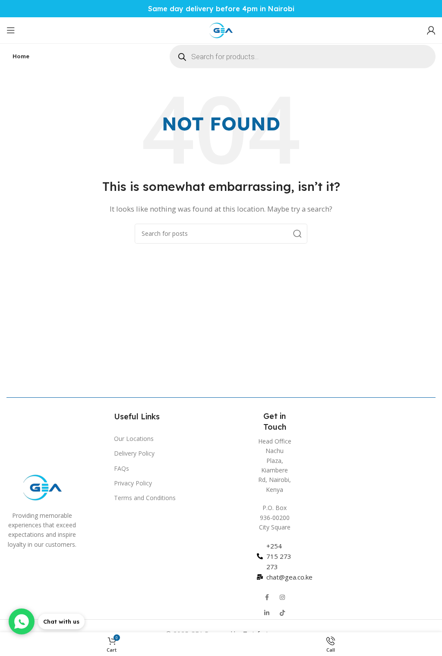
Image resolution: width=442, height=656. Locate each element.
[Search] (297, 234)
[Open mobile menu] (10, 30)
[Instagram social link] (282, 597)
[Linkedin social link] (266, 612)
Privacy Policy (133, 483)
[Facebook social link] (266, 597)
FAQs (121, 468)
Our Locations (134, 438)
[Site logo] (221, 29)
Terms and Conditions (145, 498)
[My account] (431, 30)
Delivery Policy (134, 453)
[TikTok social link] (282, 612)
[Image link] (42, 486)
